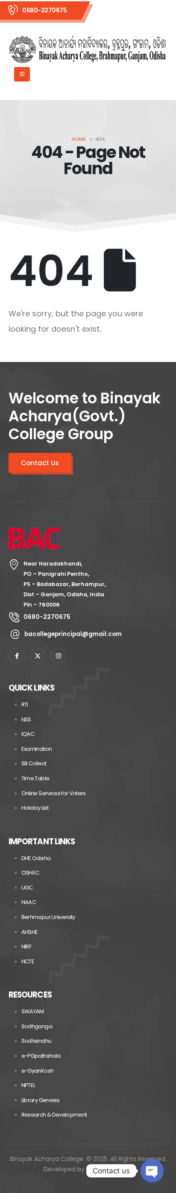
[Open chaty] (152, 1170)
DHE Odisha (36, 858)
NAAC (28, 902)
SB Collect (34, 763)
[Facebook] (17, 656)
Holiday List (34, 808)
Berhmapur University (48, 917)
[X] (37, 656)
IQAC (27, 734)
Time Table (35, 778)
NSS (26, 719)
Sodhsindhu (36, 1041)
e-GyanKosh (37, 1071)
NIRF (26, 946)
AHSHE (29, 932)
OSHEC (30, 873)
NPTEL (28, 1085)
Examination (36, 749)
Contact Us (40, 462)
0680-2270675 (44, 10)
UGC (27, 888)
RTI (24, 704)
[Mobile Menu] (22, 74)
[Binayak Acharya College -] (88, 49)
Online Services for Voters (53, 793)
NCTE (27, 961)
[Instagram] (58, 656)
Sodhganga (36, 1026)
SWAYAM (32, 1011)
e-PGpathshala (41, 1056)
